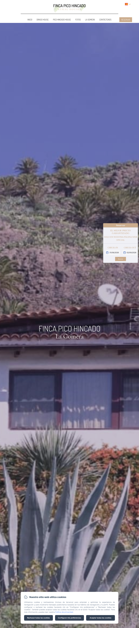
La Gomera (90, 19)
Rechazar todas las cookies (38, 618)
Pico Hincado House (62, 19)
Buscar (120, 259)
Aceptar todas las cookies (100, 618)
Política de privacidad (64, 612)
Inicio (29, 19)
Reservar (125, 19)
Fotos (78, 19)
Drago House (43, 19)
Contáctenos (105, 19)
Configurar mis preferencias (69, 618)
